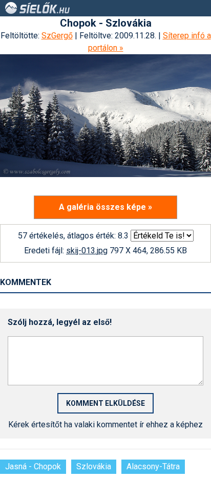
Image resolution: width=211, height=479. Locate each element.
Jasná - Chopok (33, 466)
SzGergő (57, 35)
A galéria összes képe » (105, 207)
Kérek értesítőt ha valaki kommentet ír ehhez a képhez (105, 424)
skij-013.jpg (87, 250)
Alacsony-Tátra (153, 466)
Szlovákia (93, 466)
